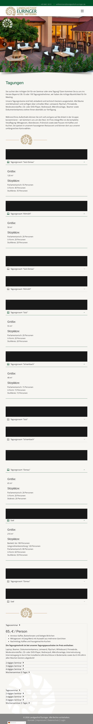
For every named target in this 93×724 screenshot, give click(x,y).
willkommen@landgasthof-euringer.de (70, 4)
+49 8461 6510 (45, 4)
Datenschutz (53, 720)
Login (63, 720)
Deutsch (13, 722)
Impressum (41, 720)
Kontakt (31, 720)
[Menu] (82, 11)
